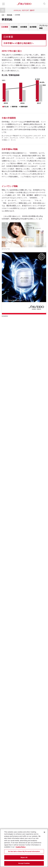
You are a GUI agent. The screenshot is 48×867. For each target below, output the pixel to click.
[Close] (44, 832)
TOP (3, 15)
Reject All (24, 857)
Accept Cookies (24, 863)
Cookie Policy (21, 847)
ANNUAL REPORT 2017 (24, 10)
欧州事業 (33, 27)
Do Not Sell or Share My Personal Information (24, 851)
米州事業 (23, 27)
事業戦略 (9, 15)
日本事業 (4, 27)
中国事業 (14, 27)
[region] (24, 848)
